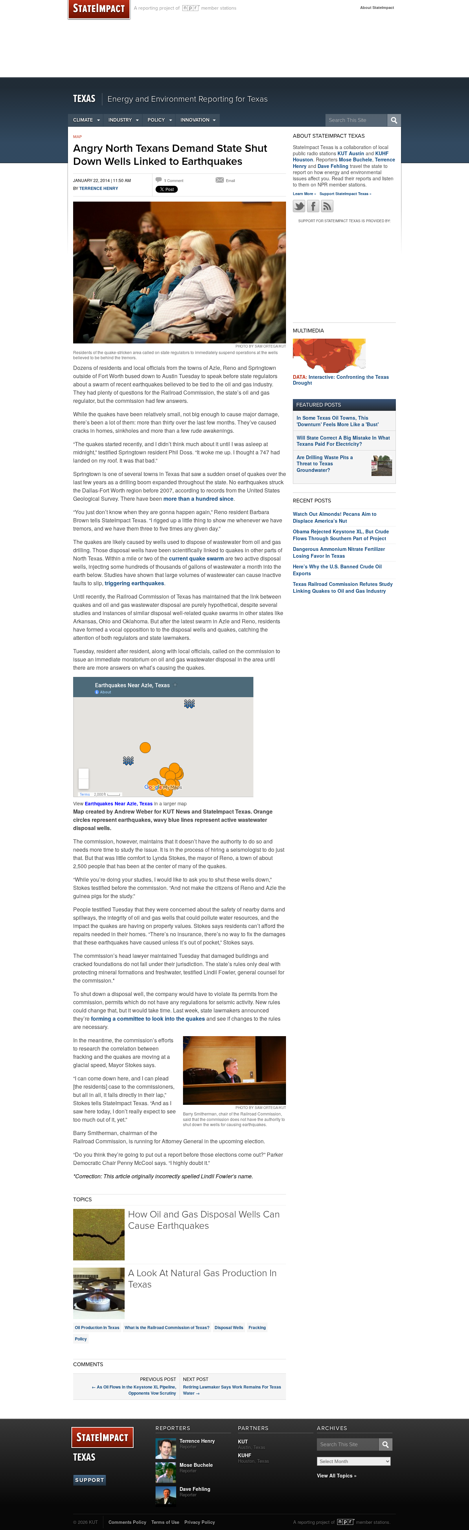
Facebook (313, 206)
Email (230, 180)
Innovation (195, 120)
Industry (120, 120)
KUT (243, 1441)
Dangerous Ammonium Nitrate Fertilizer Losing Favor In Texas (339, 552)
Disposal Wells (229, 1327)
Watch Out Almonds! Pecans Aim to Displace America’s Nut (335, 517)
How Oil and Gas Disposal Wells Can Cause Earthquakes (204, 1220)
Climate (83, 120)
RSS (327, 206)
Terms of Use (165, 1522)
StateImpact (102, 1438)
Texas (84, 99)
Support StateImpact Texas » (345, 193)
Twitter (299, 206)
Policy (156, 120)
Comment (173, 180)
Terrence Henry (98, 188)
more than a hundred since (198, 498)
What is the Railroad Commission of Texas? (167, 1327)
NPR (191, 8)
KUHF (244, 1455)
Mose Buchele (355, 159)
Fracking (257, 1327)
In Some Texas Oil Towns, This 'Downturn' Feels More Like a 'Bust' (338, 420)
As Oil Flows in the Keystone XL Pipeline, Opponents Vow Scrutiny (134, 1390)
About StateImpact (377, 7)
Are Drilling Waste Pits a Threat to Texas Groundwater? (325, 463)
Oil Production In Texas (97, 1327)
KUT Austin (351, 153)
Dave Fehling (333, 165)
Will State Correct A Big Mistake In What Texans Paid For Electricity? (343, 440)
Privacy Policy (199, 1522)
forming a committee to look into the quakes (148, 1018)
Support (89, 1480)
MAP (77, 136)
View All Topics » (337, 1475)
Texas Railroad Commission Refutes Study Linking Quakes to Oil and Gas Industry (343, 587)
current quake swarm (196, 558)
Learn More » (304, 193)
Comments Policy (127, 1522)
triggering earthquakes (133, 583)
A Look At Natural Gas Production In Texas (202, 1279)
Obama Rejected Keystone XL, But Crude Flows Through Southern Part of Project (341, 535)
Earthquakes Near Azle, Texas (119, 803)
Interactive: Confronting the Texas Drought (341, 379)
